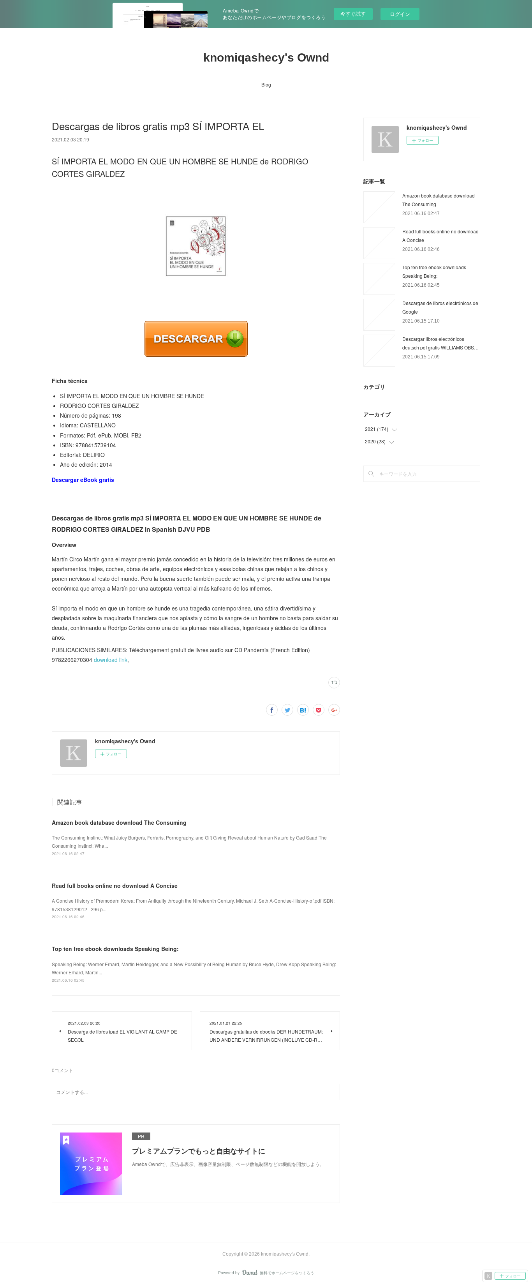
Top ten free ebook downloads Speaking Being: (115, 949)
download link (110, 659)
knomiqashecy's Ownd (266, 57)
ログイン (400, 14)
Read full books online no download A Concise (115, 885)
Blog (266, 84)
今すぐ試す (353, 13)
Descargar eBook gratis (83, 479)
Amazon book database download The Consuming (119, 822)
